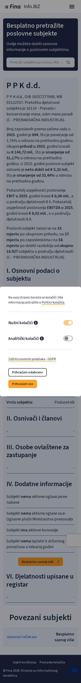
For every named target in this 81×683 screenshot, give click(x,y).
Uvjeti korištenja (24, 662)
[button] (36, 323)
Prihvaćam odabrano (27, 372)
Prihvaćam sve (22, 384)
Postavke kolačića (52, 662)
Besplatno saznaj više (38, 562)
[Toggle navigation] (72, 6)
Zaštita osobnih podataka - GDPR (32, 359)
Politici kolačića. (53, 302)
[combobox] (40, 62)
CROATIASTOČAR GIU (22, 637)
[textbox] (40, 62)
